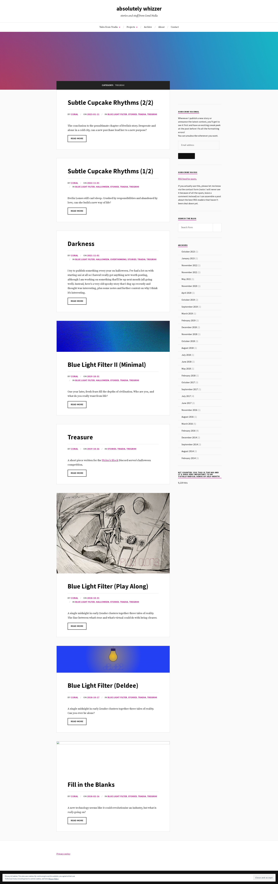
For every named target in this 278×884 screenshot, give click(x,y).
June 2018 (186, 361)
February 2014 (188, 458)
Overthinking (118, 259)
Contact (175, 27)
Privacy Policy (54, 879)
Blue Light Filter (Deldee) (103, 685)
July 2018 (186, 354)
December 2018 (189, 327)
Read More (77, 138)
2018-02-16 (93, 796)
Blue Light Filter (117, 114)
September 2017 (190, 389)
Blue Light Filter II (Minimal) (107, 365)
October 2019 (188, 299)
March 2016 (187, 423)
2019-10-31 (93, 376)
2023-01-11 (93, 114)
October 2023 (188, 251)
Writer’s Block (110, 460)
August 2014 (188, 451)
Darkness (81, 244)
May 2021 (186, 279)
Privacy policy (63, 853)
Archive (148, 27)
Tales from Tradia (108, 27)
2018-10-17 (93, 697)
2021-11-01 (93, 255)
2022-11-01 (93, 183)
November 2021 (189, 272)
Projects (131, 27)
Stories (132, 114)
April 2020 (186, 292)
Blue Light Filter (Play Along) (108, 586)
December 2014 (189, 437)
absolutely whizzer (139, 8)
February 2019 (188, 320)
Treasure (80, 437)
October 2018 (188, 341)
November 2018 (189, 334)
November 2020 (189, 286)
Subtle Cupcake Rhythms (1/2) (110, 171)
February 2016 (188, 430)
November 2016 (189, 410)
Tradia (142, 114)
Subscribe (186, 156)
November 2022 (189, 265)
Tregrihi (152, 114)
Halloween (102, 187)
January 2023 (188, 258)
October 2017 (188, 382)
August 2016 (188, 416)
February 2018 (188, 375)
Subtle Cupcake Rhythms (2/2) (110, 102)
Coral (74, 114)
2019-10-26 (93, 449)
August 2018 (188, 347)
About (161, 27)
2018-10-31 (93, 598)
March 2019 (187, 313)
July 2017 (186, 396)
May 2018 (186, 368)
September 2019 (190, 306)
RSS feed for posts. (187, 178)
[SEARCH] (217, 227)
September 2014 (190, 444)
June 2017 (186, 403)
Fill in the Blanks (91, 785)
